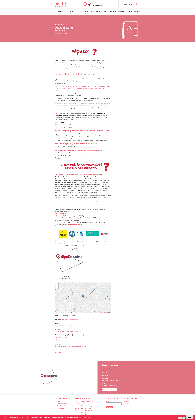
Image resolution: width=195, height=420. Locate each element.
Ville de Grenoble (61, 245)
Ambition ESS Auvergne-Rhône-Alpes (84, 401)
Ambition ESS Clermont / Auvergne (84, 406)
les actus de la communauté (79, 11)
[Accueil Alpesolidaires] (93, 4)
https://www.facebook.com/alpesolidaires (66, 326)
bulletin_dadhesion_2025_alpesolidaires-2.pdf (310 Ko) (71, 346)
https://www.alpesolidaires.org (69, 319)
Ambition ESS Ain (79, 403)
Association (58, 352)
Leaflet (101, 312)
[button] (83, 296)
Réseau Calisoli (61, 408)
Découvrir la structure (109, 390)
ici (75, 146)
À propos (59, 401)
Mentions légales (61, 403)
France (57, 339)
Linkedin (126, 403)
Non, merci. (189, 417)
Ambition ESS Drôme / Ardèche (83, 408)
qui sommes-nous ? (60, 11)
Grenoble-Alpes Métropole (62, 242)
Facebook (126, 401)
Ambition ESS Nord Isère (81, 412)
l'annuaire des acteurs (98, 11)
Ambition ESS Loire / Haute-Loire (83, 410)
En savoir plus (86, 417)
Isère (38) (57, 341)
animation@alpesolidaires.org (71, 217)
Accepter (181, 418)
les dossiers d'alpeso (134, 11)
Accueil (57, 24)
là (90, 152)
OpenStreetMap (105, 312)
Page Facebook (106, 375)
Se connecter (127, 4)
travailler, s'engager (117, 11)
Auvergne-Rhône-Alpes (61, 337)
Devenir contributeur (62, 406)
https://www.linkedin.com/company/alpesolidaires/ (69, 331)
